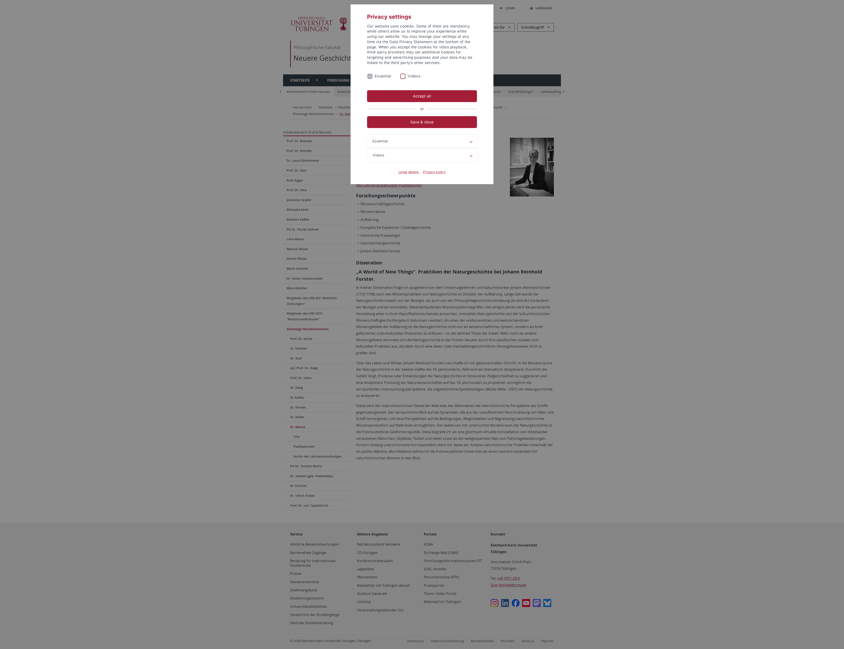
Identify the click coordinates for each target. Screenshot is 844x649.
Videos (414, 76)
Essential (383, 76)
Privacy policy (434, 172)
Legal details (408, 172)
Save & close (422, 122)
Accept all (422, 96)
